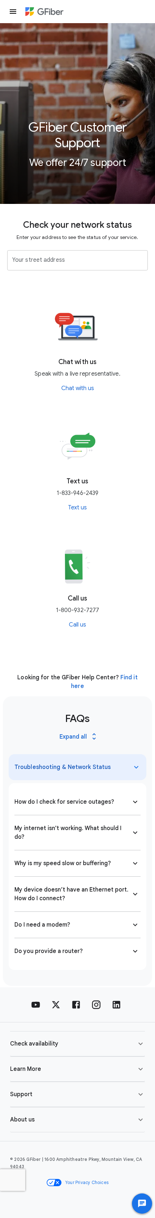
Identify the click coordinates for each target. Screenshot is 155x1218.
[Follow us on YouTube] (35, 1004)
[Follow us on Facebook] (76, 1004)
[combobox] (72, 260)
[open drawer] (13, 11)
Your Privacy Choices (86, 1182)
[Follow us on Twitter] (56, 1004)
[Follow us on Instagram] (96, 1004)
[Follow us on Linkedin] (116, 1004)
